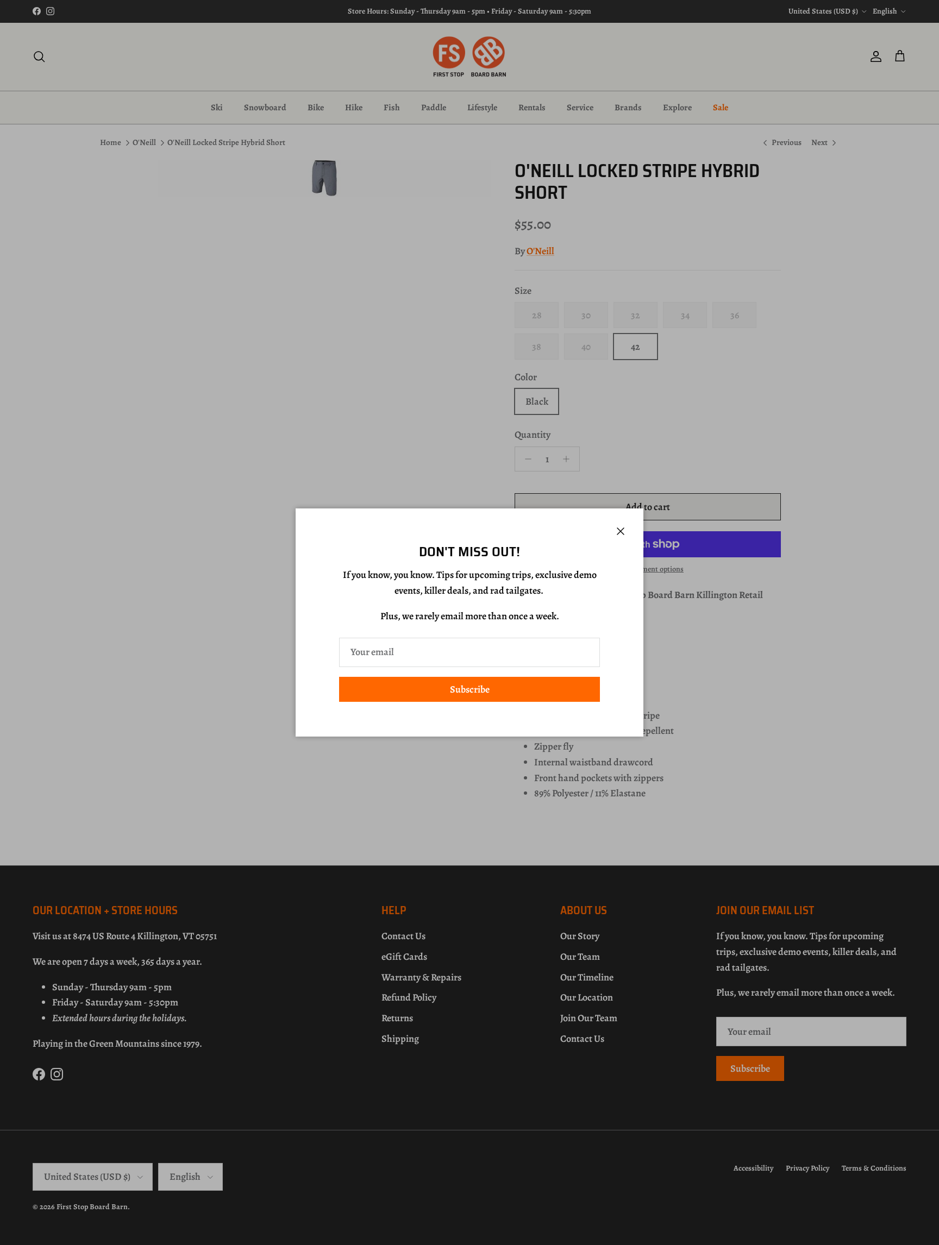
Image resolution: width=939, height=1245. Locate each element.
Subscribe (470, 689)
